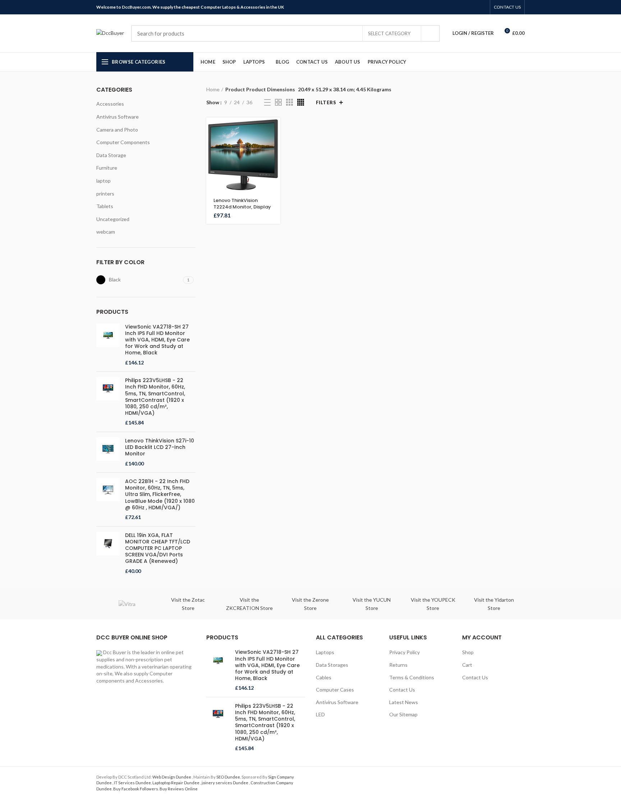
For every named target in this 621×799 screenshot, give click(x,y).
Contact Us (402, 690)
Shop (468, 652)
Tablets (104, 206)
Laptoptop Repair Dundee (176, 782)
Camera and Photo (117, 130)
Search (430, 33)
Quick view (275, 145)
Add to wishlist (275, 178)
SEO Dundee (228, 777)
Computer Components (123, 142)
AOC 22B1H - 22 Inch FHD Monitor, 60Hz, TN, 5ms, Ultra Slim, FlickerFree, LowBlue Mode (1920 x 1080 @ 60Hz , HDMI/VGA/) (160, 494)
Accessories (110, 104)
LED (320, 714)
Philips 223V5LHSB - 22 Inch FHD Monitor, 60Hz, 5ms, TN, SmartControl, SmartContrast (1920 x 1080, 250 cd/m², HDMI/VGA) (155, 396)
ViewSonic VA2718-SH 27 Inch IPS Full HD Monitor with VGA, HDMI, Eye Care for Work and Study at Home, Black (157, 339)
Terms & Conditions (411, 677)
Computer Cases (335, 690)
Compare (275, 161)
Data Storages (332, 665)
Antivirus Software (117, 117)
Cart (467, 665)
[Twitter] (457, 7)
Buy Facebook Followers (135, 788)
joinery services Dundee (225, 782)
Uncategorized (112, 219)
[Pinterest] (465, 7)
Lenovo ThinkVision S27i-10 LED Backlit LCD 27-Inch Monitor (159, 447)
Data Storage (111, 155)
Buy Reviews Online (179, 788)
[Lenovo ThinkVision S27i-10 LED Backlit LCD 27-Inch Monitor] (108, 452)
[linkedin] (474, 7)
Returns (398, 665)
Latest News (403, 702)
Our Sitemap (403, 714)
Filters (326, 102)
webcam (105, 232)
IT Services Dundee (132, 782)
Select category (389, 33)
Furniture (106, 168)
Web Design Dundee (172, 777)
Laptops (325, 652)
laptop (103, 181)
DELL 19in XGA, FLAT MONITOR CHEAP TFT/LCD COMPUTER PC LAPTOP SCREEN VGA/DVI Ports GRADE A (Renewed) (157, 548)
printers (105, 193)
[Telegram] (482, 7)
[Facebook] (449, 7)
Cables (323, 677)
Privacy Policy (404, 652)
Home (213, 89)
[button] (275, 129)
